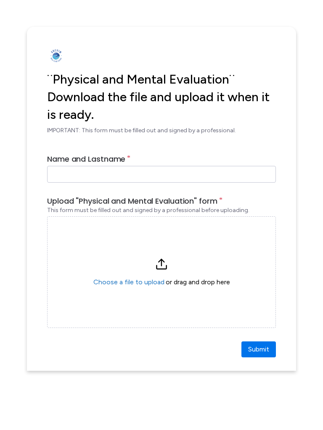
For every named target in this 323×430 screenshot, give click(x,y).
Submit (258, 349)
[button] (161, 272)
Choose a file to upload (128, 282)
